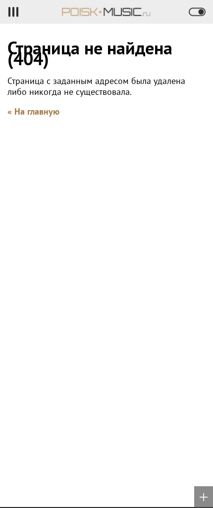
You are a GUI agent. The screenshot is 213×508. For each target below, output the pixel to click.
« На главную (33, 111)
